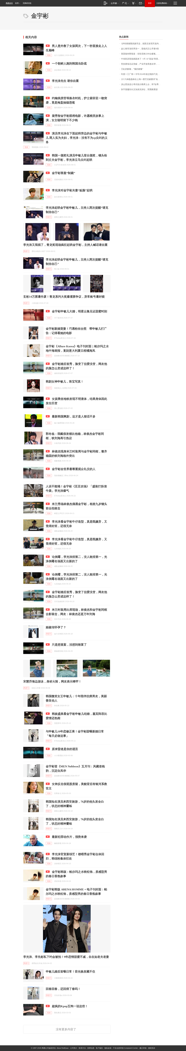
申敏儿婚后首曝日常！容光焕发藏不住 (70, 971)
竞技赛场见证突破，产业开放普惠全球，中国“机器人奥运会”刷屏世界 (142, 64)
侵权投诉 (151, 1048)
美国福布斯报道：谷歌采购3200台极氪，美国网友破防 (142, 54)
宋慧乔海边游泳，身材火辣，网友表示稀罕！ (52, 681)
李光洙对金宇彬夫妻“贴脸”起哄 (72, 190)
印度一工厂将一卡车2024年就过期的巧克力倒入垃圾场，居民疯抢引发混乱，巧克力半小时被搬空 (142, 74)
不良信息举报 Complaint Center (125, 1048)
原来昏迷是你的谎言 (65, 749)
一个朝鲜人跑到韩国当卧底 (69, 63)
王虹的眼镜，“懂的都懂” (132, 69)
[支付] (133, 3)
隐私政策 (107, 1048)
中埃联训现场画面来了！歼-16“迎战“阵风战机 (141, 59)
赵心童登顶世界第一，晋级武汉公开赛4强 (140, 49)
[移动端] (105, 3)
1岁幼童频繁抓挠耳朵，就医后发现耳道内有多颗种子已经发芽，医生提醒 (142, 44)
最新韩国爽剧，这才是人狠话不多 (73, 416)
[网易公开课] (114, 3)
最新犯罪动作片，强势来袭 (69, 836)
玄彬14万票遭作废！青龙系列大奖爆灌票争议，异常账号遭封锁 (64, 296)
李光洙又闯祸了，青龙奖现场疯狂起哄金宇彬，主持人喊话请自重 (65, 244)
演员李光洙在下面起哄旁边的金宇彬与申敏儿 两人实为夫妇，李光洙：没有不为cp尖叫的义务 (77, 138)
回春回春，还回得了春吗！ (63, 988)
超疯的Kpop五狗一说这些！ (70, 1006)
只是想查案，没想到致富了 (69, 644)
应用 (17, 3)
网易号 (48, 217)
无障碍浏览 (27, 3)
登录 (150, 3)
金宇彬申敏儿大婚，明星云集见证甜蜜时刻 (79, 311)
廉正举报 (143, 1048)
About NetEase (63, 1048)
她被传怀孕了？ (56, 627)
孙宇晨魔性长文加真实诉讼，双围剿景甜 (139, 89)
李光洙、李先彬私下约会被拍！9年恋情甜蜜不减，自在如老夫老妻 (66, 956)
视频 (49, 55)
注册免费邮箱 (161, 3)
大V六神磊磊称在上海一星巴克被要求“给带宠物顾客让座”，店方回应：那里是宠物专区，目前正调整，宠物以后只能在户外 (142, 79)
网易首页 (9, 3)
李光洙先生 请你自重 (65, 80)
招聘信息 (90, 1048)
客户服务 (99, 1048)
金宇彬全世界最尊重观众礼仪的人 (73, 469)
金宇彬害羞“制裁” (63, 173)
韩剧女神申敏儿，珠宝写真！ (65, 381)
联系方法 (82, 1048)
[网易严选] (125, 3)
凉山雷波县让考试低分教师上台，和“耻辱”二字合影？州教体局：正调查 (142, 84)
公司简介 (73, 1048)
